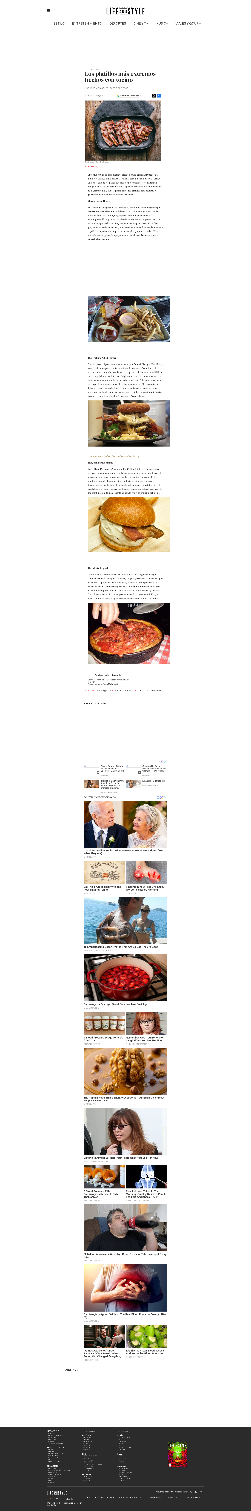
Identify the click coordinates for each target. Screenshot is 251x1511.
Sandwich (129, 690)
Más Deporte (53, 1457)
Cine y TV (140, 23)
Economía (52, 1472)
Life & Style (53, 1431)
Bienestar (123, 1476)
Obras (50, 1478)
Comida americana (156, 690)
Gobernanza (89, 1460)
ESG (49, 1480)
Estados (87, 1445)
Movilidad (88, 1462)
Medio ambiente (90, 1456)
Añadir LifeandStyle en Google (129, 95)
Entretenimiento (87, 23)
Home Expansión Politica (59, 1470)
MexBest (121, 1466)
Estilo (59, 23)
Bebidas (122, 1470)
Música (162, 23)
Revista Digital (54, 1461)
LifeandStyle (89, 1431)
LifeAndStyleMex (203, 1492)
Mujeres (52, 1482)
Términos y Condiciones (99, 1497)
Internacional (54, 1474)
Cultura (122, 1449)
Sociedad (87, 1449)
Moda (121, 1443)
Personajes (123, 1474)
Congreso (88, 1441)
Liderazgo (88, 1478)
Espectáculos (124, 1437)
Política (86, 1436)
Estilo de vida (125, 1462)
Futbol (51, 1449)
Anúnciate (174, 1497)
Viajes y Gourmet (190, 23)
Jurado (122, 1480)
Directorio (193, 1497)
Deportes (117, 23)
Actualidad (88, 1476)
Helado (118, 690)
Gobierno (87, 1437)
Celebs (121, 1460)
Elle (119, 1454)
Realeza (122, 1439)
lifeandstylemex (198, 1492)
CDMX (86, 1443)
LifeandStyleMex (191, 1492)
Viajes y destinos (126, 1472)
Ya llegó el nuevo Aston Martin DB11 (103, 684)
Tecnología (53, 1476)
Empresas (52, 1468)
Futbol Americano (56, 1453)
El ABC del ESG (90, 1468)
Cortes (141, 690)
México (86, 1439)
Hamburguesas (103, 690)
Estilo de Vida (125, 1478)
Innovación (88, 1466)
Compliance (156, 1497)
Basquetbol (53, 1455)
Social (86, 1458)
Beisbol (51, 1451)
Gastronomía (124, 1468)
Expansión (52, 1466)
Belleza (122, 1445)
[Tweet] (154, 96)
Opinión (87, 1447)
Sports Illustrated (57, 1448)
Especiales (123, 1431)
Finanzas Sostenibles (93, 1464)
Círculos (122, 1441)
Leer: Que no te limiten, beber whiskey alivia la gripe (114, 456)
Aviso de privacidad (131, 1497)
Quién (120, 1436)
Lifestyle (52, 1459)
